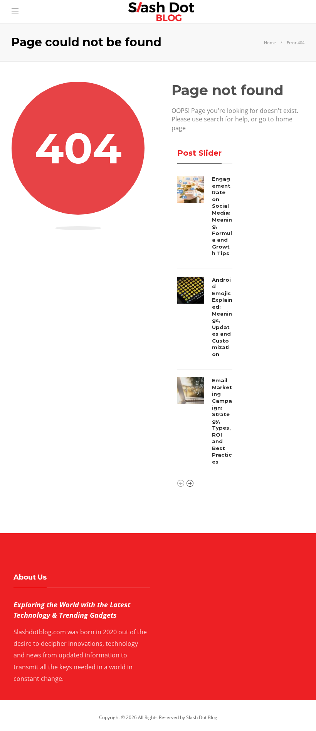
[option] (204, 322)
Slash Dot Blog (201, 717)
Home (270, 42)
